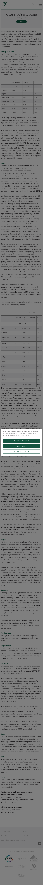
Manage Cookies (21, 451)
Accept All (21, 446)
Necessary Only (21, 441)
